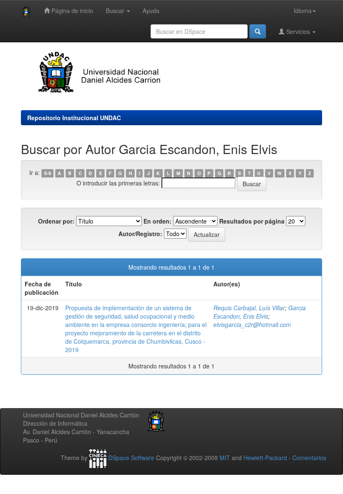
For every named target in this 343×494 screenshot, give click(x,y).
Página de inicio (71, 10)
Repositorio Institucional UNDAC (74, 117)
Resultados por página (251, 221)
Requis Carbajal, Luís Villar (249, 308)
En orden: (157, 221)
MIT (225, 457)
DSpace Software (131, 457)
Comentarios (309, 457)
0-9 (47, 173)
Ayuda (151, 10)
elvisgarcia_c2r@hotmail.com (252, 324)
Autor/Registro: (140, 233)
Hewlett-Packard (265, 457)
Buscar (116, 10)
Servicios (298, 31)
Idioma (303, 10)
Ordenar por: (56, 221)
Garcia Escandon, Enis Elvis (259, 312)
